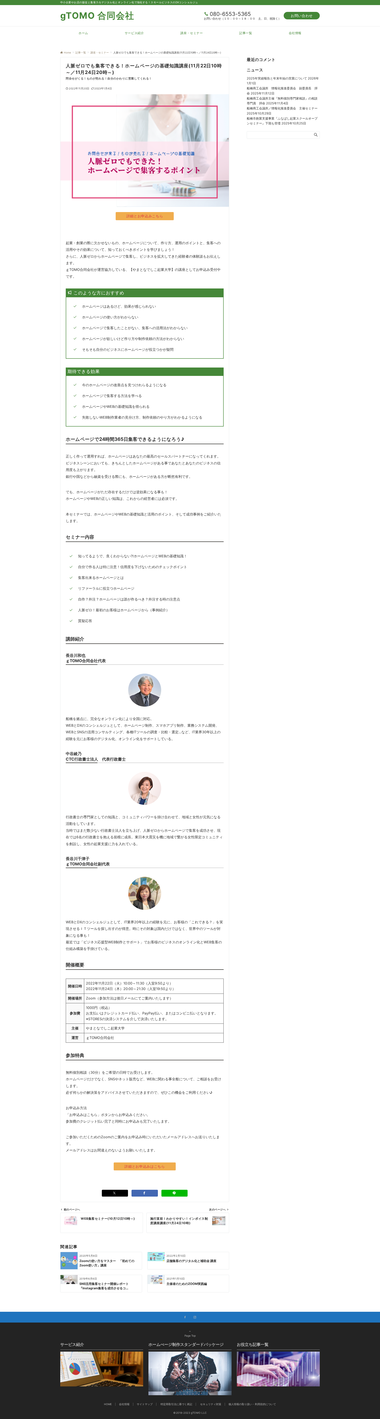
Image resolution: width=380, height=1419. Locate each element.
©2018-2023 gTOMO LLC (190, 1412)
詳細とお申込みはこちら (144, 1166)
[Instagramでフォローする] (195, 1317)
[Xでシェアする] (115, 1193)
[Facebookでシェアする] (145, 1193)
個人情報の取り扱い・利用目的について (252, 1404)
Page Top (190, 1335)
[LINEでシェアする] (174, 1193)
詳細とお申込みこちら (144, 216)
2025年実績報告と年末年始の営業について (277, 78)
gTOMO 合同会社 (97, 15)
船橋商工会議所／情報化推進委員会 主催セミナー (282, 108)
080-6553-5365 (230, 14)
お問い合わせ (302, 15)
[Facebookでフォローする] (185, 1317)
